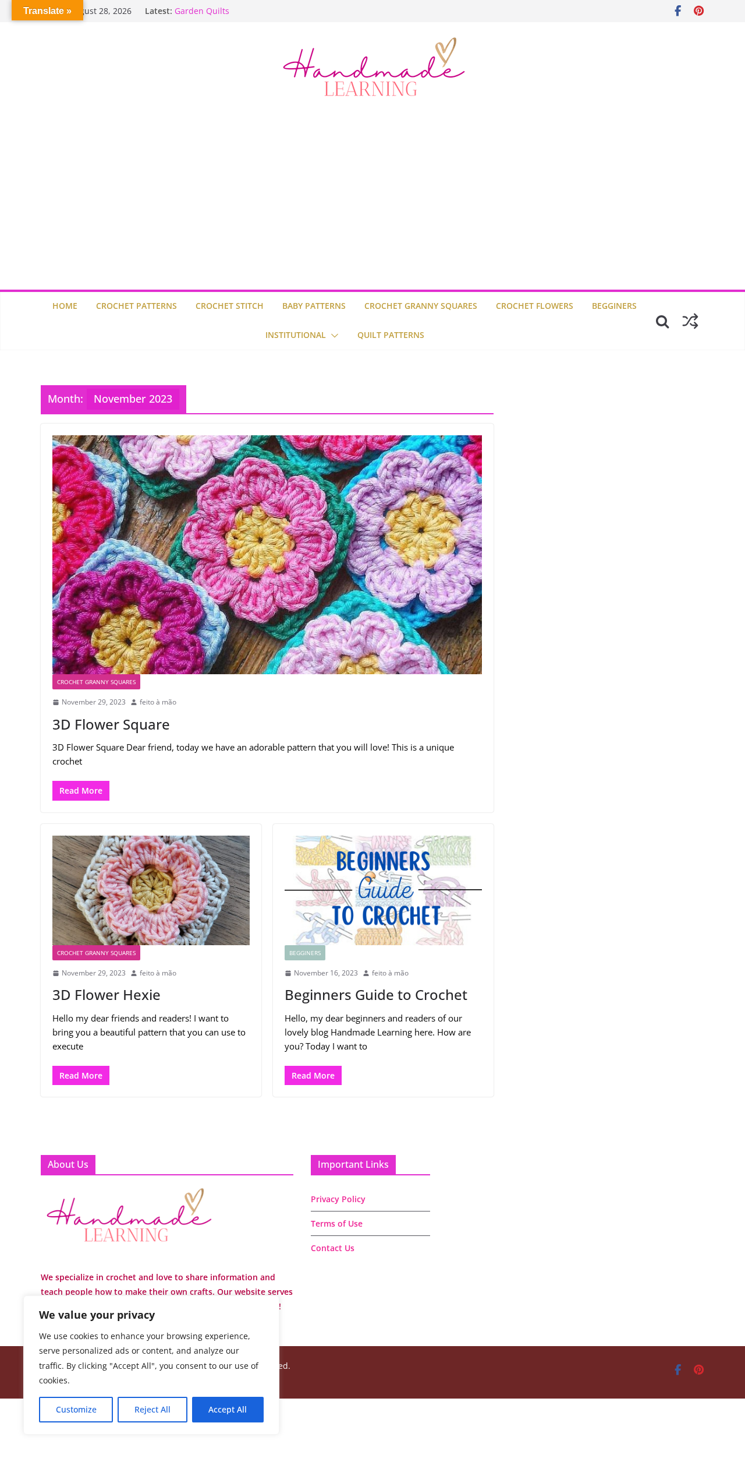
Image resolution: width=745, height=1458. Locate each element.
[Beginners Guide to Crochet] (383, 891)
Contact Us (332, 1247)
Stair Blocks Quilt (208, 9)
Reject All (152, 1409)
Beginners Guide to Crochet (376, 994)
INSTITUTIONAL (295, 334)
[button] (332, 335)
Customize (76, 1409)
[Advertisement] (372, 202)
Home (64, 305)
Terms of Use (337, 1223)
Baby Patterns (314, 305)
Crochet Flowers (534, 305)
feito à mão (158, 702)
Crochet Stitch (230, 305)
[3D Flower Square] (267, 555)
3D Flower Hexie (106, 994)
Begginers (614, 305)
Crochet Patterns (136, 305)
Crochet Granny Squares (420, 305)
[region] (151, 1365)
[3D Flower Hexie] (151, 891)
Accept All (227, 1409)
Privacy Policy (338, 1199)
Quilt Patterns (390, 334)
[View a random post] (690, 321)
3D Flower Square (111, 724)
